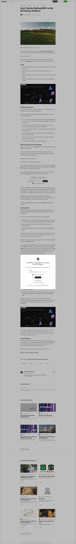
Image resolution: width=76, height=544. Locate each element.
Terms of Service (45, 285)
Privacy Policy (39, 285)
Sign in (42, 282)
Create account (38, 277)
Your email (30, 270)
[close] (54, 256)
